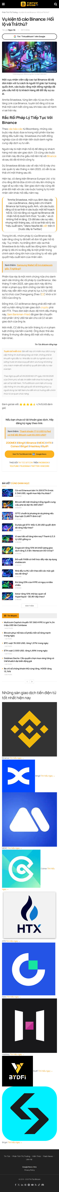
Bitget (24, 446)
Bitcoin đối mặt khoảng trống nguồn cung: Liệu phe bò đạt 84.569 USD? (35, 503)
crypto (44, 307)
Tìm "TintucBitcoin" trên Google (31, 36)
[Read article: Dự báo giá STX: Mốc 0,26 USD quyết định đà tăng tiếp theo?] (7, 527)
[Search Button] (55, 4)
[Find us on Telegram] (29, 1184)
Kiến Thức (37, 1156)
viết (45, 225)
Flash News (48, 1156)
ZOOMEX (11, 442)
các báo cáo (16, 128)
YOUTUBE (14, 466)
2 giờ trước (8, 646)
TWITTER (35, 466)
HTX (49, 442)
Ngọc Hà (11, 30)
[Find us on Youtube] (32, 1184)
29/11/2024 (25, 30)
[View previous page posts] (27, 681)
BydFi (45, 446)
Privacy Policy (29, 1170)
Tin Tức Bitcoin (34, 1179)
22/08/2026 (18, 496)
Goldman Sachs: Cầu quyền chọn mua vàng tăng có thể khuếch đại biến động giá (29, 660)
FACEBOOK (44, 462)
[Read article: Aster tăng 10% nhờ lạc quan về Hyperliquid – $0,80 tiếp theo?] (7, 596)
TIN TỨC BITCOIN (25, 462)
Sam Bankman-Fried (18, 314)
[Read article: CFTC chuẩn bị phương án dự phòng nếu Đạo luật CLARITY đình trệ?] (7, 516)
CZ (42, 294)
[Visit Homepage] (29, 4)
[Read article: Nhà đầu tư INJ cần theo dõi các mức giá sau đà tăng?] (7, 573)
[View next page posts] (32, 681)
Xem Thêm (29, 606)
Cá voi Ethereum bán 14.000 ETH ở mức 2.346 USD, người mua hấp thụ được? (34, 492)
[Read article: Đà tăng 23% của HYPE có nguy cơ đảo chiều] (7, 585)
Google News (27, 1167)
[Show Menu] (3, 4)
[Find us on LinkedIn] (22, 1184)
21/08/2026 (18, 519)
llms (35, 1167)
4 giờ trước (8, 664)
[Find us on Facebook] (15, 1184)
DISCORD (45, 466)
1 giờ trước (8, 639)
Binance (51, 156)
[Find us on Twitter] (19, 1184)
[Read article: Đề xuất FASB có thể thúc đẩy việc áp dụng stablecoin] (7, 562)
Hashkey (35, 446)
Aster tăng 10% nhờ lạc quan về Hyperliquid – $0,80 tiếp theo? (30, 595)
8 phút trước (9, 628)
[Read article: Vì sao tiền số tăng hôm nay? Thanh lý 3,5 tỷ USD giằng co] (7, 539)
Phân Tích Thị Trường (21, 1156)
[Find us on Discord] (42, 1184)
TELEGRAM (25, 466)
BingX (21, 442)
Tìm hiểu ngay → (17, 758)
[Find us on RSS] (36, 1184)
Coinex (15, 446)
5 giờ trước (8, 674)
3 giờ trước (8, 654)
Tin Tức (7, 1156)
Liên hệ (29, 1159)
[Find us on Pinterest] (25, 1184)
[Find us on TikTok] (39, 1184)
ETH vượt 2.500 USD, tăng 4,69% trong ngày (25, 650)
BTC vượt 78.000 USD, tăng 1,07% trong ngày (26, 643)
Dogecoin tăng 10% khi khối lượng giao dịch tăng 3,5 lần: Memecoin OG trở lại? (34, 549)
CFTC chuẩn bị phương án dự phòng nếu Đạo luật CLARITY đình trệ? (34, 515)
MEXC (41, 442)
